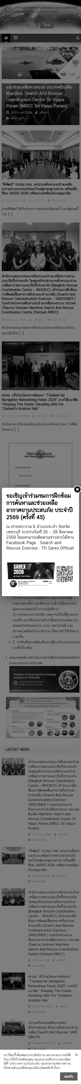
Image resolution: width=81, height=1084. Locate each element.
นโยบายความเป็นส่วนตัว (25, 1063)
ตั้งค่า (57, 1068)
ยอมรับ (68, 1076)
